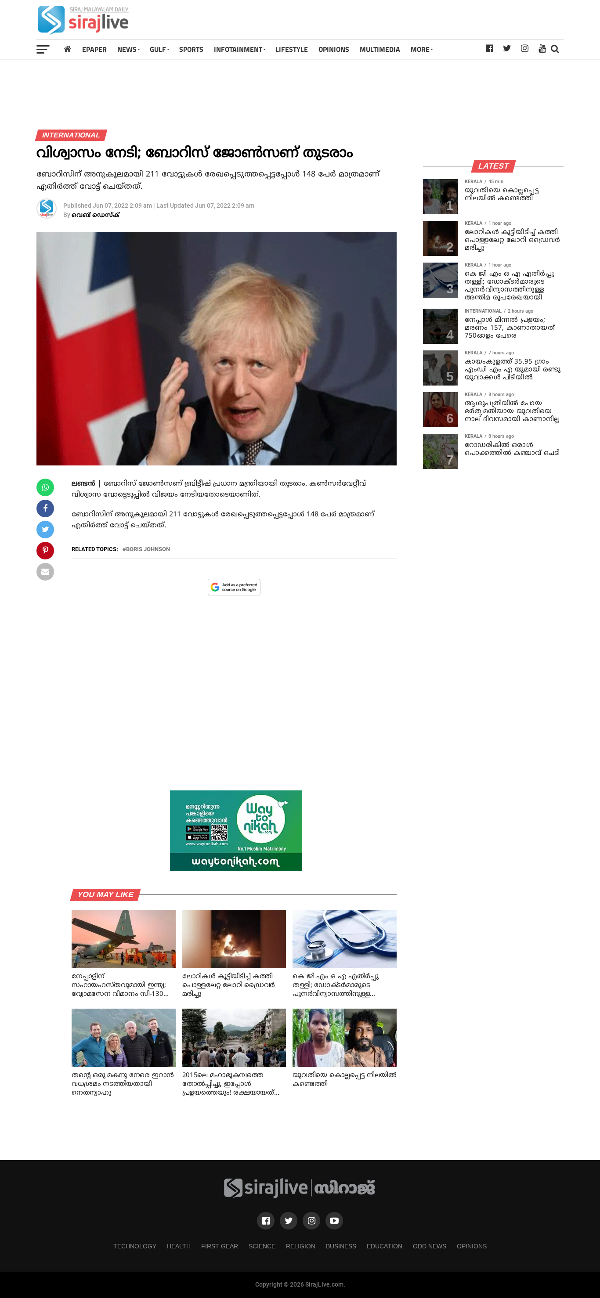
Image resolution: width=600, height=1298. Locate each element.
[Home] (67, 49)
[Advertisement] (404, 20)
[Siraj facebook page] (266, 1220)
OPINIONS (333, 49)
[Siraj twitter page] (288, 1220)
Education (384, 1246)
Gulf (158, 49)
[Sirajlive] (300, 1196)
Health (179, 1246)
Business (341, 1246)
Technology (134, 1246)
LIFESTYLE (291, 49)
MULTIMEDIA (380, 49)
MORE (420, 49)
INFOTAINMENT (238, 49)
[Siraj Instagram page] (311, 1220)
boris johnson (148, 549)
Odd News (429, 1246)
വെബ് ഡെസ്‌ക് (95, 215)
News (127, 49)
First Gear (219, 1246)
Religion (300, 1246)
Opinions (472, 1246)
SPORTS (191, 49)
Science (262, 1246)
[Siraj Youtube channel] (334, 1220)
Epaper (94, 49)
